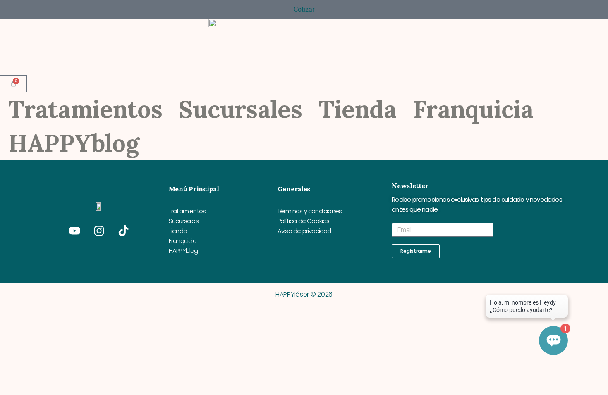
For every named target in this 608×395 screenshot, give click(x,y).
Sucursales (240, 109)
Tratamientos (85, 109)
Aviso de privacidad (304, 230)
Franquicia (473, 109)
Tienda (357, 109)
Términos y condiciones (310, 211)
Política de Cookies (304, 221)
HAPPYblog (73, 143)
